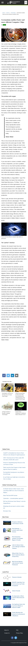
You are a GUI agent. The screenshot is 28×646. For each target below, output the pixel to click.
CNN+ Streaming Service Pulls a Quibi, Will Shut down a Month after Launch (13, 458)
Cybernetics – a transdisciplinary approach (13, 498)
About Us (6, 630)
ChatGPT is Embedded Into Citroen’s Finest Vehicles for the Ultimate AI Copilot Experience (14, 453)
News (4, 24)
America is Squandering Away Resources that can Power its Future (14, 463)
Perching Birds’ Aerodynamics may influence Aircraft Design (13, 473)
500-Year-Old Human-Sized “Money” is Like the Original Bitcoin (14, 502)
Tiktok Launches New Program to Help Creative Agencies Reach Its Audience (14, 468)
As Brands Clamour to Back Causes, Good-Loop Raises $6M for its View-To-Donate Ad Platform (13, 490)
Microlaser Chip (7, 511)
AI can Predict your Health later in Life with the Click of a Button (14, 478)
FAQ (17, 630)
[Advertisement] (14, 358)
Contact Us (7, 633)
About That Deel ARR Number (10, 495)
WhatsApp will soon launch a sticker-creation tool (13, 507)
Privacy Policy (19, 633)
